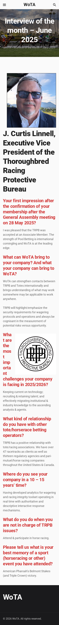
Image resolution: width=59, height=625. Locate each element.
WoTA (29, 4)
